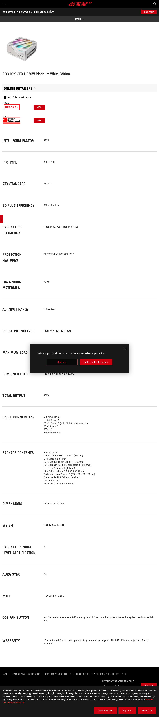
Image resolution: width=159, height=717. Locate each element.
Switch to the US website (96, 362)
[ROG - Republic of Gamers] (79, 4)
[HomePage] (4, 674)
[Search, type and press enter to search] (155, 4)
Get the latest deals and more (118, 681)
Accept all (147, 710)
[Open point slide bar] (1, 219)
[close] (125, 348)
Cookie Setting (105, 710)
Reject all (127, 710)
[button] (4, 4)
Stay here (62, 362)
